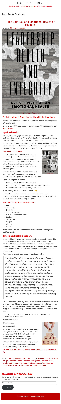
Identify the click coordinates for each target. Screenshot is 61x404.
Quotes (4, 365)
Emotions (44, 361)
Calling (12, 358)
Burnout (41, 358)
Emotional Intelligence (31, 361)
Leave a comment (39, 365)
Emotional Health (15, 361)
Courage (5, 361)
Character (54, 358)
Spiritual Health (14, 365)
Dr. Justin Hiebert (30, 3)
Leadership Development (32, 363)
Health (51, 361)
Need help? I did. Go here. (12, 151)
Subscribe (7, 387)
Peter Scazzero (47, 363)
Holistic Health (7, 363)
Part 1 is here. (8, 128)
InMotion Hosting (40, 396)
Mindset (27, 358)
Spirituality (24, 365)
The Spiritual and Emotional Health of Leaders (31, 23)
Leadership (19, 358)
